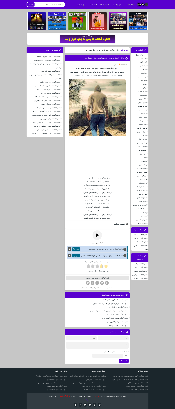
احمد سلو (144, 58)
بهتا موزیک (124, 50)
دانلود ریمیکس (117, 4)
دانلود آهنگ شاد (141, 242)
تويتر (85, 405)
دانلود (77, 249)
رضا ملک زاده (142, 146)
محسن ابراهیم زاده (140, 55)
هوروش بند (143, 194)
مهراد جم (144, 80)
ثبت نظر (124, 361)
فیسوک (107, 283)
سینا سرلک (143, 135)
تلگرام (88, 283)
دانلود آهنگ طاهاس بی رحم (118, 325)
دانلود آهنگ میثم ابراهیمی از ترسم (116, 322)
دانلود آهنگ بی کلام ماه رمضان (137, 389)
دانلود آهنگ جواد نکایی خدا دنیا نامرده (115, 300)
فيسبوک (75, 405)
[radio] (106, 266)
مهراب (145, 87)
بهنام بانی (144, 216)
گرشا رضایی (143, 66)
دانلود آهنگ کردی (141, 267)
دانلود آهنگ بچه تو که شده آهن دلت (47, 97)
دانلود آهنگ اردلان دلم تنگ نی (117, 314)
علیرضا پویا (143, 153)
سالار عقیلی (143, 99)
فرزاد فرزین (143, 179)
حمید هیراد (143, 150)
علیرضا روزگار (142, 139)
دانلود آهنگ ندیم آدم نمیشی (50, 104)
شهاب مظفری (142, 106)
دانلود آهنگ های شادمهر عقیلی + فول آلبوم (52, 383)
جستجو (30, 4)
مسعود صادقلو (142, 197)
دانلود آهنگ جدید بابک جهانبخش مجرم (46, 122)
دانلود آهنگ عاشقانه (140, 234)
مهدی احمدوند (142, 172)
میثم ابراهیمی (142, 77)
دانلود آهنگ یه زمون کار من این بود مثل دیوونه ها (104, 57)
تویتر (102, 283)
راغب (145, 69)
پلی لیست (93, 4)
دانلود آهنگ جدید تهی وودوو (50, 119)
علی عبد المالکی (141, 219)
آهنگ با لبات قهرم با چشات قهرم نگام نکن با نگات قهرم (88, 376)
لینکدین (97, 283)
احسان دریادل (142, 223)
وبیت (88, 399)
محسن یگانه (143, 183)
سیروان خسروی (142, 175)
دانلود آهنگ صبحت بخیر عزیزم (95, 379)
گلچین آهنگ (104, 4)
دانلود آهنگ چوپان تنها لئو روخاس (137, 386)
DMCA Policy (65, 396)
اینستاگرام (94, 405)
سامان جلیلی (142, 91)
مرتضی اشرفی (142, 128)
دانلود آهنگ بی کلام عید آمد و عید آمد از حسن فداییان (129, 379)
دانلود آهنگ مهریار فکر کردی (118, 307)
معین (145, 84)
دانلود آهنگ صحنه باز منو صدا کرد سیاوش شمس (89, 383)
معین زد (144, 161)
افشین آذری (143, 201)
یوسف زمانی (143, 109)
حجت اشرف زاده (141, 186)
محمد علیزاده (142, 208)
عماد (145, 157)
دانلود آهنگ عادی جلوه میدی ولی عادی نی (45, 133)
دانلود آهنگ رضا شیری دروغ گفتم (48, 129)
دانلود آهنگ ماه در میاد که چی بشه (94, 386)
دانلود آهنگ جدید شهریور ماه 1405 (48, 56)
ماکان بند (144, 113)
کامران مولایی (142, 102)
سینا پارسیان (143, 95)
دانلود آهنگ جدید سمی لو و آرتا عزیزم (47, 100)
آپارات (99, 405)
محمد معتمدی (142, 168)
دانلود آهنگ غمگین (140, 238)
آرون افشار (143, 62)
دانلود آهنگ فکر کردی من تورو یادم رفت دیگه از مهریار (110, 303)
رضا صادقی (143, 164)
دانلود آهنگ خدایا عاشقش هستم (95, 389)
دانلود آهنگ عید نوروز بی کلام (138, 383)
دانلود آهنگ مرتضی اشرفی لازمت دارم (115, 318)
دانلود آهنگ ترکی (141, 263)
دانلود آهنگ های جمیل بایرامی (57, 386)
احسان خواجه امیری (140, 205)
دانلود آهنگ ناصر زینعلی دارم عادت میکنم (46, 115)
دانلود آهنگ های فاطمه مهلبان (57, 379)
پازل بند (144, 212)
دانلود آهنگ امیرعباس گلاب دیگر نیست (46, 111)
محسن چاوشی (142, 121)
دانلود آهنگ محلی (140, 271)
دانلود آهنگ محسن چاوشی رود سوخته (47, 126)
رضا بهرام (144, 73)
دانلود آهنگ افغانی (140, 278)
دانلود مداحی (81, 4)
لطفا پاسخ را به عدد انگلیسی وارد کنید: (116, 351)
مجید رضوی (143, 124)
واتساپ (92, 283)
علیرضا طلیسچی (141, 190)
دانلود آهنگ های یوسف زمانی (57, 389)
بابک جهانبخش (142, 142)
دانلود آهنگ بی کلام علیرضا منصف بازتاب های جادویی (130, 376)
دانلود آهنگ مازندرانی (139, 274)
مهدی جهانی (142, 117)
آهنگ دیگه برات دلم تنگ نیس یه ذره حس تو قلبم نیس (109, 310)
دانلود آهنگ (130, 4)
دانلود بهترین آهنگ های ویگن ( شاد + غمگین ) (51, 376)
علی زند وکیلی (142, 131)
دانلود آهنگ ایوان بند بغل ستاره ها (48, 107)
